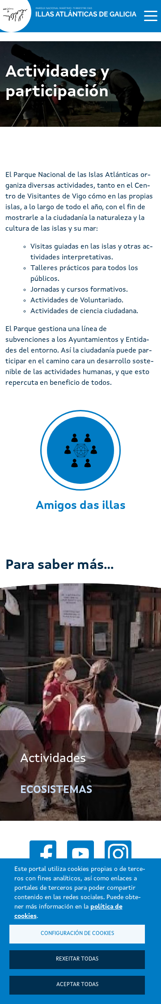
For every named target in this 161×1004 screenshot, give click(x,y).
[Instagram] (118, 854)
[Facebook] (43, 854)
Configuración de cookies (77, 933)
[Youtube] (80, 854)
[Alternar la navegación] (150, 15)
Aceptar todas (77, 984)
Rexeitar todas (77, 959)
